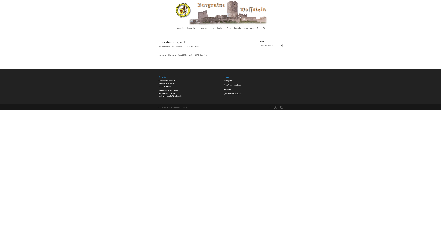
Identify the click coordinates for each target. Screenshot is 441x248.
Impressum (248, 28)
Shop (229, 28)
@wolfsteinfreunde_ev (232, 85)
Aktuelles (180, 28)
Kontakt (237, 28)
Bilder (197, 46)
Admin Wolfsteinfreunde (171, 46)
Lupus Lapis (217, 28)
